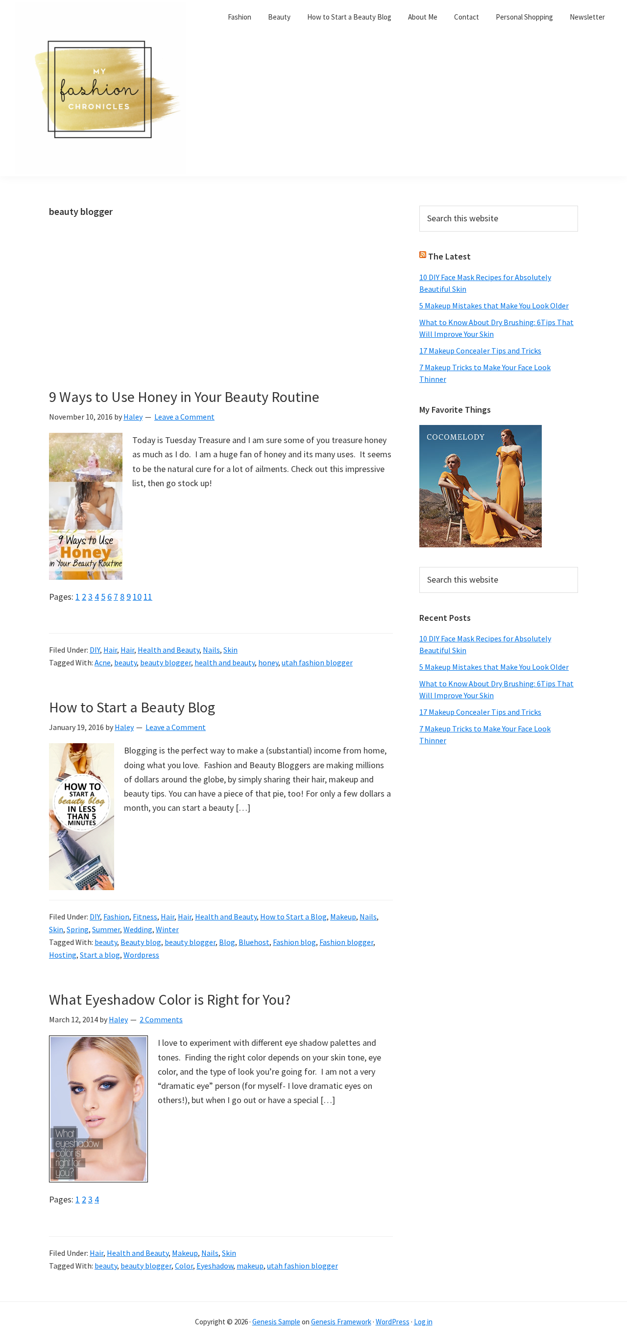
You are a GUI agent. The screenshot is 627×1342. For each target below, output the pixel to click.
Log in (423, 1321)
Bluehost (254, 942)
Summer (106, 929)
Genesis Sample (276, 1321)
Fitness (145, 916)
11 (148, 596)
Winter (167, 929)
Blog (227, 942)
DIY (95, 650)
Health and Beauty (168, 650)
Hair (110, 650)
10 (137, 596)
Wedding (137, 929)
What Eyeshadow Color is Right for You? (169, 999)
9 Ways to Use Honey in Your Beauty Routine (184, 396)
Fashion (116, 916)
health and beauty (224, 662)
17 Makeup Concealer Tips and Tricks (480, 350)
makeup (250, 1266)
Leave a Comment (184, 417)
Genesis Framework (341, 1321)
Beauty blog (141, 942)
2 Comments (161, 1019)
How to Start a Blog (293, 916)
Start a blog (100, 955)
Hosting (62, 955)
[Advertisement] (221, 315)
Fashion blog (294, 942)
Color (184, 1266)
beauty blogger (165, 662)
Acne (103, 662)
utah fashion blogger (317, 662)
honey (268, 662)
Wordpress (141, 955)
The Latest (449, 256)
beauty (125, 662)
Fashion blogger (346, 942)
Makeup (343, 916)
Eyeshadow (214, 1266)
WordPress (393, 1321)
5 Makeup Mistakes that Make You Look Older (494, 305)
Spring (78, 929)
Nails (211, 650)
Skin (230, 650)
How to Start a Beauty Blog (132, 707)
